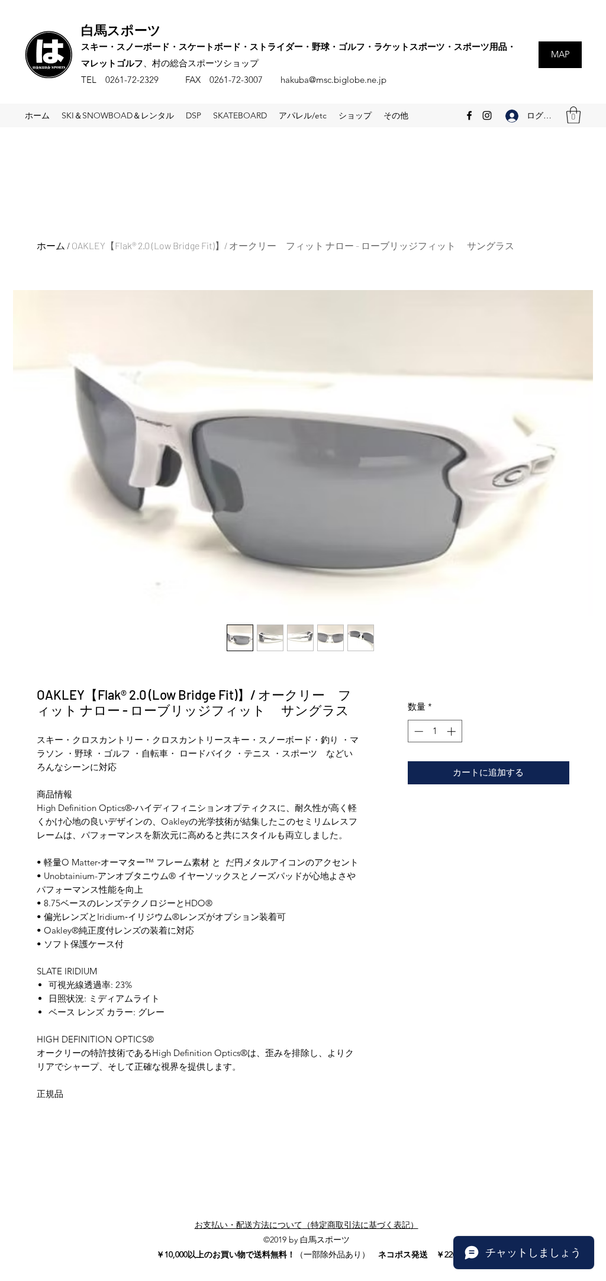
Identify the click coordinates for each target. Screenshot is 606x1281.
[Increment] (452, 731)
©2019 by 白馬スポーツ (306, 1239)
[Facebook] (469, 115)
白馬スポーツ (121, 29)
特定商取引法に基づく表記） (364, 1224)
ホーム (51, 245)
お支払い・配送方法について (248, 1224)
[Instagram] (487, 115)
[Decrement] (418, 731)
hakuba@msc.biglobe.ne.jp (333, 79)
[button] (573, 115)
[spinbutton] (434, 731)
